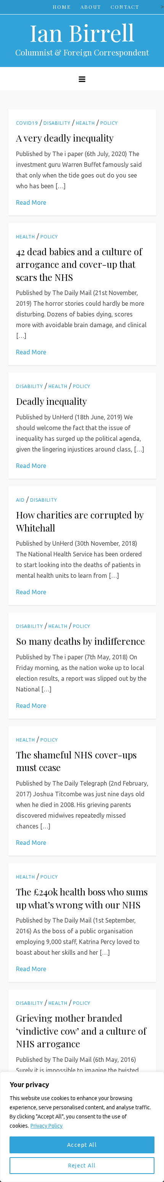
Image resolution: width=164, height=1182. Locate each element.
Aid (20, 499)
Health (85, 123)
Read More (31, 202)
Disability (57, 123)
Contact (125, 6)
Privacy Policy (47, 1126)
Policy (109, 123)
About (90, 6)
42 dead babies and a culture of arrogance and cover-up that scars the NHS (79, 264)
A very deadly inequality (65, 138)
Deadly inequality (51, 401)
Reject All (82, 1165)
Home (62, 6)
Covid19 (27, 123)
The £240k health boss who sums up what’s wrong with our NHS (82, 898)
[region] (82, 1127)
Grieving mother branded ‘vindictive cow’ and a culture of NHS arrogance (81, 1031)
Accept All (82, 1145)
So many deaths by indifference (80, 641)
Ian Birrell (82, 32)
